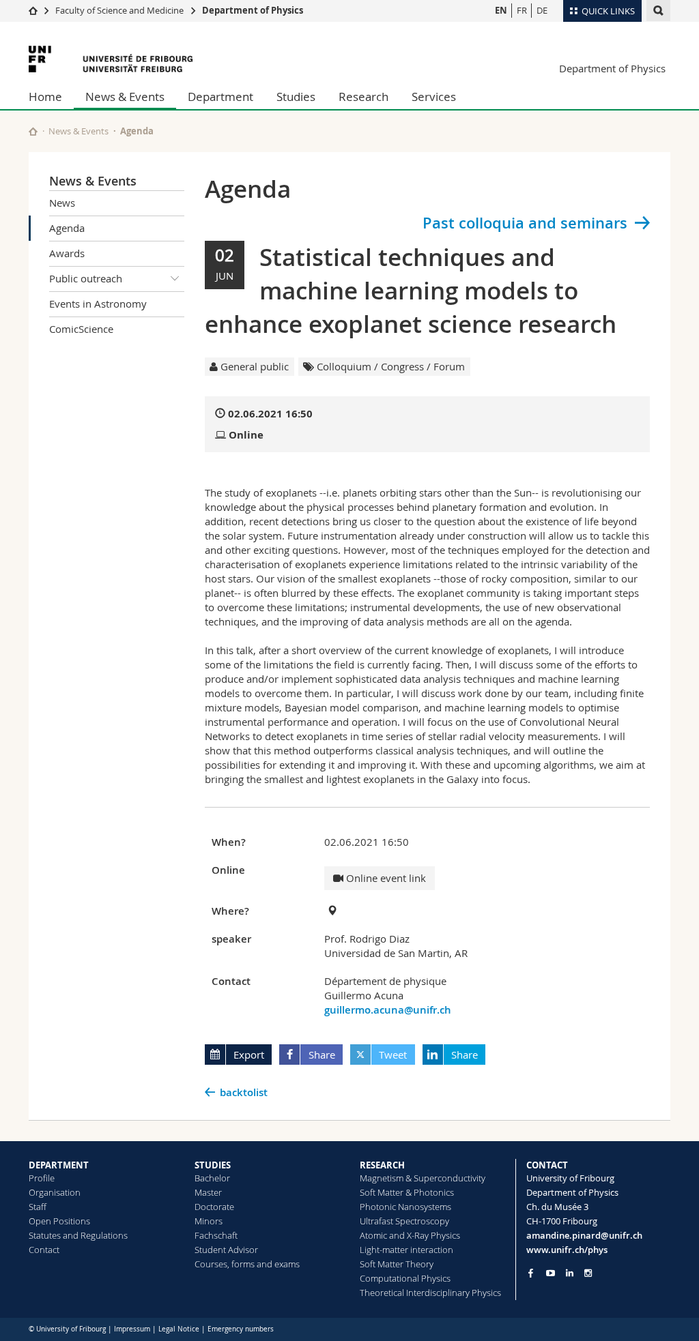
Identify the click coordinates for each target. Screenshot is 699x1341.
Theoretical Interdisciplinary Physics (430, 1292)
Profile (42, 1178)
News (62, 202)
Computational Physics (405, 1278)
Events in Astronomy (98, 303)
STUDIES (213, 1165)
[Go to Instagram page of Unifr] (588, 1273)
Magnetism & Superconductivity (422, 1178)
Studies (295, 96)
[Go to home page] (33, 10)
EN (501, 10)
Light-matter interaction (406, 1249)
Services (434, 96)
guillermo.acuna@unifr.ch (387, 1010)
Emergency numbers (241, 1329)
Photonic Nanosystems (405, 1206)
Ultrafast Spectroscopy (404, 1221)
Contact (44, 1249)
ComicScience (81, 329)
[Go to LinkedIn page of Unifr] (569, 1273)
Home (45, 96)
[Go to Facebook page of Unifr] (530, 1273)
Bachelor (212, 1178)
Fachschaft (216, 1235)
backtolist (244, 1092)
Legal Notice (178, 1329)
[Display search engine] (658, 10)
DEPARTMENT (59, 1165)
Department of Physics (252, 10)
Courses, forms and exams (247, 1264)
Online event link (384, 878)
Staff (37, 1206)
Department (220, 96)
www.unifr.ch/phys (567, 1249)
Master (208, 1192)
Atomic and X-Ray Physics (410, 1235)
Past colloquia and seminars (525, 223)
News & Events (125, 96)
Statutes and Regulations (78, 1235)
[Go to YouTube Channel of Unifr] (550, 1273)
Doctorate (214, 1206)
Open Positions (59, 1221)
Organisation (55, 1192)
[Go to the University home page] (110, 59)
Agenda (67, 228)
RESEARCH (382, 1165)
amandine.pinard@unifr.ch (584, 1235)
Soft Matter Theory (396, 1264)
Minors (209, 1221)
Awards (67, 253)
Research (363, 96)
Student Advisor (226, 1249)
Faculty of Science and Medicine (119, 10)
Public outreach (85, 278)
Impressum (132, 1329)
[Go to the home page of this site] (33, 131)
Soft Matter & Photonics (407, 1192)
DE (542, 10)
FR (522, 10)
